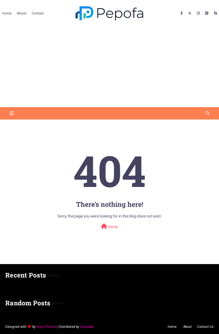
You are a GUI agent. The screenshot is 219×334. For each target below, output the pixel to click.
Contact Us (205, 327)
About (187, 327)
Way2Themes (46, 327)
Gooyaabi (87, 327)
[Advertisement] (109, 66)
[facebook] (181, 13)
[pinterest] (207, 13)
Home (112, 227)
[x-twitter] (190, 13)
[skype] (215, 13)
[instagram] (198, 13)
